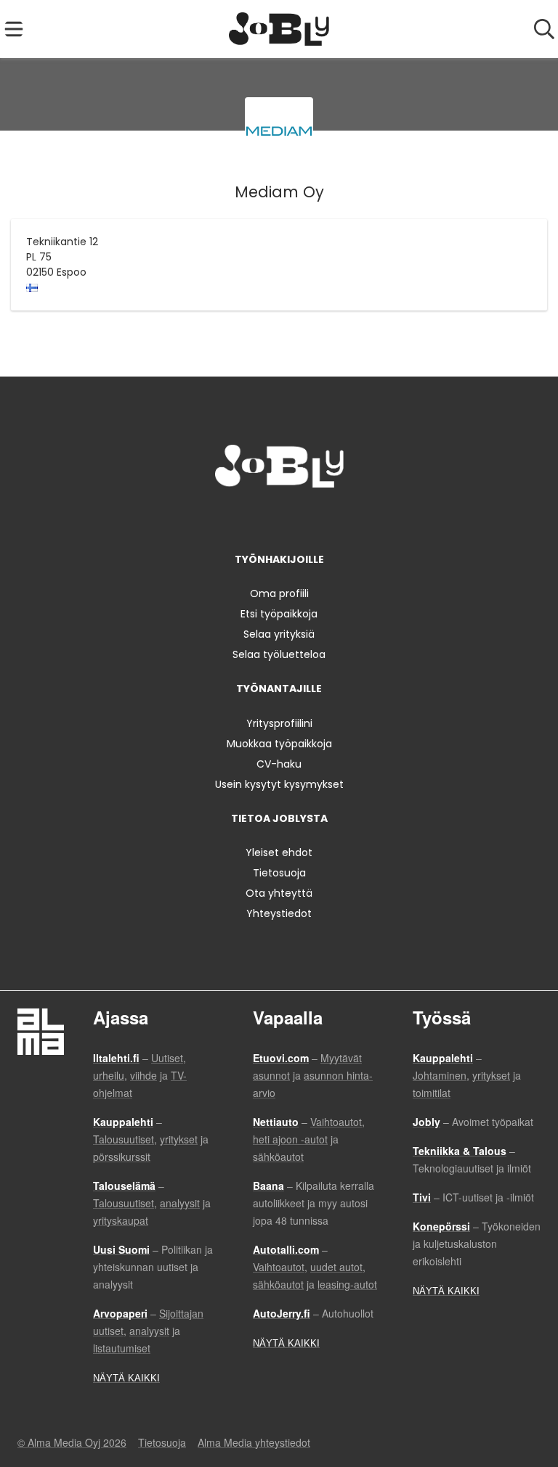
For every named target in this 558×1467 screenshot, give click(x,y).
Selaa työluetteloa (279, 654)
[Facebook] (233, 518)
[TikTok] (305, 518)
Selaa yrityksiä (279, 634)
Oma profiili (279, 593)
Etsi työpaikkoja (279, 614)
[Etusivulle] (279, 29)
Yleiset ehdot (279, 852)
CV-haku (279, 764)
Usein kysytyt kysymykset (279, 784)
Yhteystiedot (279, 913)
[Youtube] (327, 518)
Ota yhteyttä (279, 893)
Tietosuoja (279, 873)
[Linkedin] (281, 518)
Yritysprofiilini (279, 723)
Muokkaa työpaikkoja (279, 743)
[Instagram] (257, 518)
